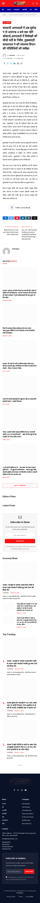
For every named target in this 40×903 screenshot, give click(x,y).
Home (4, 15)
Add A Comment (20, 485)
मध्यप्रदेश (16, 9)
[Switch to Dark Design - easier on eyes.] (33, 3)
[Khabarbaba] (20, 3)
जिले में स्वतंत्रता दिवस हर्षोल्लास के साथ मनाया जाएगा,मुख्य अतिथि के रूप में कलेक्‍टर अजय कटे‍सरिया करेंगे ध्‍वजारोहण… (19, 330)
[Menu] (3, 3)
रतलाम (9, 9)
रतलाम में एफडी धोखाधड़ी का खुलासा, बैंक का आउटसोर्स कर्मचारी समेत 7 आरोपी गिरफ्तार (19, 400)
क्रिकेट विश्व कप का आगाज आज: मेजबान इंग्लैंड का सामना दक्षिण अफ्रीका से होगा (10, 232)
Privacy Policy (17, 549)
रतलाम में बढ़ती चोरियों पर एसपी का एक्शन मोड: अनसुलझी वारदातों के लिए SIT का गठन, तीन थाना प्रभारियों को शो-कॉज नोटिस (26, 621)
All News (7, 22)
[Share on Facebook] (4, 63)
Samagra (12, 55)
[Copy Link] (21, 63)
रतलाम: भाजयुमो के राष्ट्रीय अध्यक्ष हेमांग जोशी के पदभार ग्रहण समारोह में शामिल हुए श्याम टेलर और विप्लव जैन (18, 587)
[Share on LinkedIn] (14, 63)
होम (3, 9)
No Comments (8, 58)
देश (31, 9)
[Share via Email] (18, 63)
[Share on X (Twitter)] (11, 63)
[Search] (37, 3)
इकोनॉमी (24, 9)
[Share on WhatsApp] (7, 63)
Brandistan (20, 893)
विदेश (36, 9)
